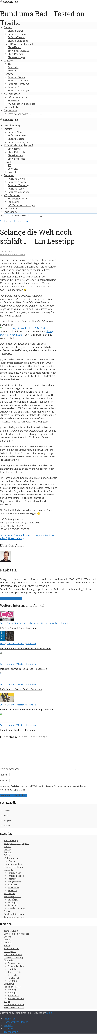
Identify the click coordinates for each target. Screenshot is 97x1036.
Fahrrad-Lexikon (16, 875)
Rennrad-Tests (16, 87)
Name (4, 774)
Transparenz (11, 1032)
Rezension (65, 623)
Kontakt (8, 1025)
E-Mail (4, 780)
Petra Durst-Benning (11, 535)
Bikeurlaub (9, 893)
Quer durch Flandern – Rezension (18, 729)
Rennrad (9, 73)
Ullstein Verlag (16, 538)
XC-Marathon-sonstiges (21, 103)
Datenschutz (11, 107)
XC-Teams (13, 100)
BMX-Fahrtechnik (18, 50)
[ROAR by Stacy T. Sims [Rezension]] (7, 619)
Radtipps (12, 902)
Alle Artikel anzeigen (11, 598)
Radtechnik (13, 905)
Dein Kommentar (9, 769)
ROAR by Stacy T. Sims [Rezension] (18, 628)
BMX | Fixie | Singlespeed (18, 44)
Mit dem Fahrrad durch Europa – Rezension (23, 668)
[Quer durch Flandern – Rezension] (7, 721)
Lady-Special (33, 623)
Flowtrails (12, 890)
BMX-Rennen (15, 54)
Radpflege (13, 899)
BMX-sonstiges (16, 57)
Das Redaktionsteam (14, 914)
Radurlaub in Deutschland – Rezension (21, 689)
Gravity (8, 60)
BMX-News (14, 47)
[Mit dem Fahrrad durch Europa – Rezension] (7, 660)
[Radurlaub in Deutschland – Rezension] (7, 681)
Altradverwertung (16, 908)
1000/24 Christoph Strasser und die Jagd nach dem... (28, 709)
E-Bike (7, 855)
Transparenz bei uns (14, 916)
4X (9, 63)
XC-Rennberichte (17, 97)
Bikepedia (9, 869)
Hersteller (12, 878)
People (7, 911)
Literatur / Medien (18, 221)
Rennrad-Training (18, 83)
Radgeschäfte (14, 881)
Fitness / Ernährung (16, 623)
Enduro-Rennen (17, 34)
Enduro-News (15, 30)
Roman (27, 535)
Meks (49, 1012)
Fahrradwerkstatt (12, 896)
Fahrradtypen (14, 872)
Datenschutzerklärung (16, 1022)
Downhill (13, 67)
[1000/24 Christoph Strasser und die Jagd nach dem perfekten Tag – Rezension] (7, 701)
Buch (2, 221)
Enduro (8, 27)
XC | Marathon (12, 93)
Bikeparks (12, 884)
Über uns (9, 1028)
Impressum (10, 110)
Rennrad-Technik (18, 80)
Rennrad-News (16, 77)
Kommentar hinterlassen (12, 254)
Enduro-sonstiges (18, 40)
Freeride (12, 70)
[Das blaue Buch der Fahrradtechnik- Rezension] (7, 640)
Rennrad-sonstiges (18, 90)
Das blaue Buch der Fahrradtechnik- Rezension (25, 648)
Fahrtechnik (13, 887)
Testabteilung (12, 24)
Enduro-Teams (16, 37)
